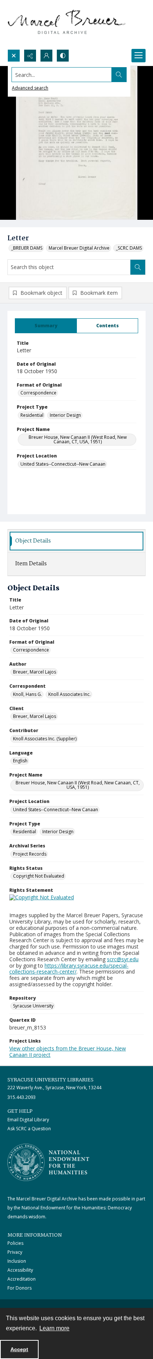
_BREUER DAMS (26, 248)
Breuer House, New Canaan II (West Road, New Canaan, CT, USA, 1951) (78, 439)
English (20, 760)
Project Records (29, 854)
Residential (31, 415)
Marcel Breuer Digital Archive (79, 248)
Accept (19, 1349)
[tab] (45, 326)
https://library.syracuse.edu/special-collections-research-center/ (68, 968)
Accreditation (21, 1279)
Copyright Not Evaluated (38, 876)
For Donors (19, 1288)
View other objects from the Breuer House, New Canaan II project (67, 1051)
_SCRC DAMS (129, 248)
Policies (15, 1243)
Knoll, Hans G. (27, 694)
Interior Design (65, 415)
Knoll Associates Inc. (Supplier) (44, 738)
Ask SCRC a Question (29, 1128)
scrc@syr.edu (123, 959)
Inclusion (16, 1261)
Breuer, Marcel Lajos (34, 672)
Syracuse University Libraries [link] (50, 1080)
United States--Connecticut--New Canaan (62, 464)
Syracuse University (33, 1006)
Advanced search (30, 88)
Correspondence (38, 393)
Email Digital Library (28, 1119)
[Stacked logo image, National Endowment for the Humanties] (48, 1162)
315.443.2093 (21, 1097)
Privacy (14, 1252)
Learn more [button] (54, 1328)
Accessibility (20, 1270)
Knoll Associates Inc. (69, 694)
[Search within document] (137, 267)
